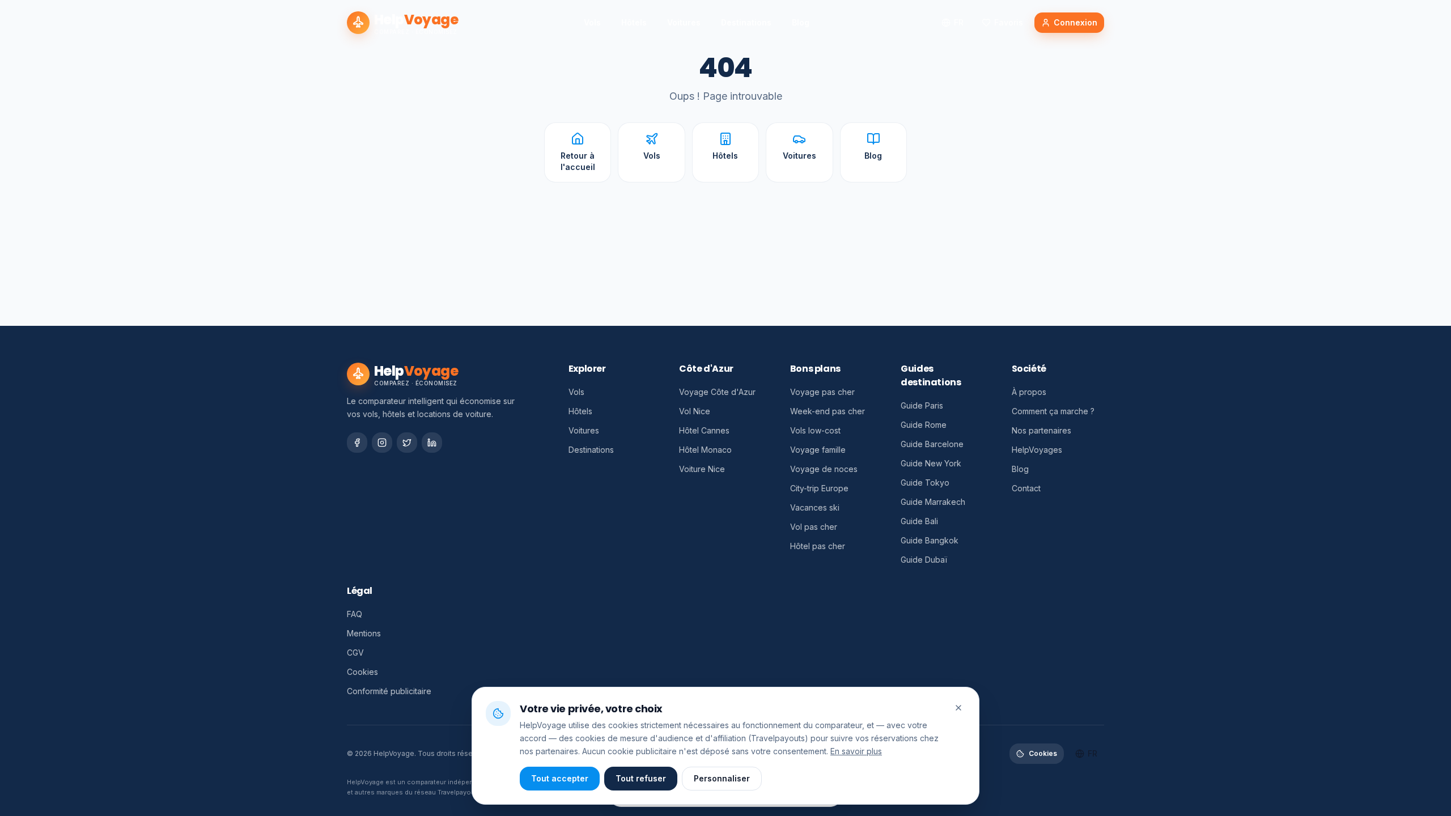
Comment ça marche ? (1053, 411)
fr (959, 22)
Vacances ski (814, 507)
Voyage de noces (824, 469)
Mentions (364, 633)
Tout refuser (641, 778)
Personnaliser (722, 778)
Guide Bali (919, 521)
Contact (1026, 488)
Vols (592, 22)
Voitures (684, 22)
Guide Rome (924, 425)
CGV (355, 652)
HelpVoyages (1037, 449)
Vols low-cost (815, 430)
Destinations (746, 22)
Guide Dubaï (924, 559)
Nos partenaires (1041, 430)
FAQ (354, 614)
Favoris (1008, 22)
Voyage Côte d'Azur (717, 392)
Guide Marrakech (933, 502)
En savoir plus (856, 750)
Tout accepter (559, 778)
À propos (1029, 392)
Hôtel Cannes (704, 430)
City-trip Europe (819, 488)
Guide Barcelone (932, 444)
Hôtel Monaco (705, 449)
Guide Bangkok (929, 540)
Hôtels (634, 22)
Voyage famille (818, 449)
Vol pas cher (813, 527)
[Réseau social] (357, 442)
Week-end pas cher (827, 411)
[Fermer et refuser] (958, 708)
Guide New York (931, 463)
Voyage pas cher (822, 392)
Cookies (362, 672)
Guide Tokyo (925, 482)
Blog (800, 22)
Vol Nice (694, 411)
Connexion (1075, 22)
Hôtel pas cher (817, 546)
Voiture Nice (702, 469)
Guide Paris (922, 405)
